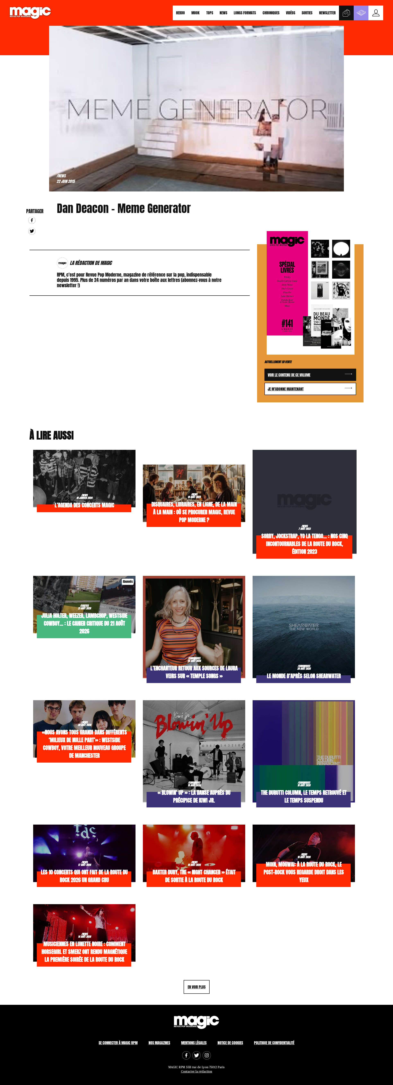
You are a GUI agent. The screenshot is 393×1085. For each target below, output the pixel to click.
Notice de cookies (230, 1043)
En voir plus (197, 987)
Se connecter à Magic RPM (118, 1043)
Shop (346, 13)
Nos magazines (159, 1043)
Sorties (307, 13)
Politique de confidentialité (274, 1043)
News (223, 13)
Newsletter (327, 13)
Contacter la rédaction (196, 1071)
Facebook (31, 220)
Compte (375, 13)
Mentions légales (194, 1043)
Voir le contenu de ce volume (289, 375)
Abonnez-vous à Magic (361, 13)
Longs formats (245, 13)
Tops (209, 13)
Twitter (31, 231)
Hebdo (180, 13)
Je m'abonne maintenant (286, 389)
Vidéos (290, 13)
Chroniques (271, 13)
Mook (195, 13)
